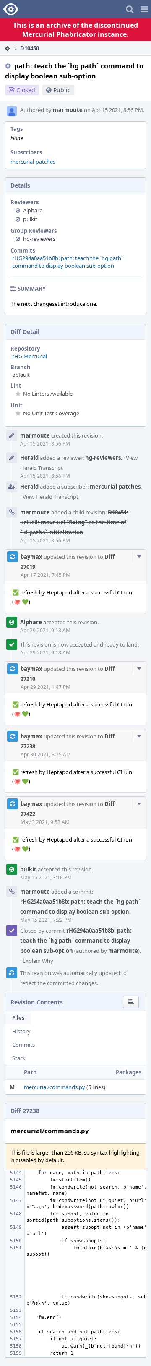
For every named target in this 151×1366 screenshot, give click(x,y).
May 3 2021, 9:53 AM (45, 822)
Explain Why (38, 961)
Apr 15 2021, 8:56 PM (45, 443)
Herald (29, 457)
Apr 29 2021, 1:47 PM (45, 687)
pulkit (30, 219)
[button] (144, 9)
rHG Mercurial (29, 356)
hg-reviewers (39, 238)
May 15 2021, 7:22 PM (46, 919)
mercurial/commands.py (54, 1087)
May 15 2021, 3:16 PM (46, 877)
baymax (31, 556)
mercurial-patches (32, 161)
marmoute (68, 110)
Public (61, 90)
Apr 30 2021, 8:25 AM (46, 754)
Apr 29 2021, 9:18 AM (45, 630)
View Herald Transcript (50, 497)
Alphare (32, 210)
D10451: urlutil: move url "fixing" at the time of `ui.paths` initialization (74, 522)
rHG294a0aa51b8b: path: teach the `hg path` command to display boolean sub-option (67, 261)
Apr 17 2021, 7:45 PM (45, 575)
